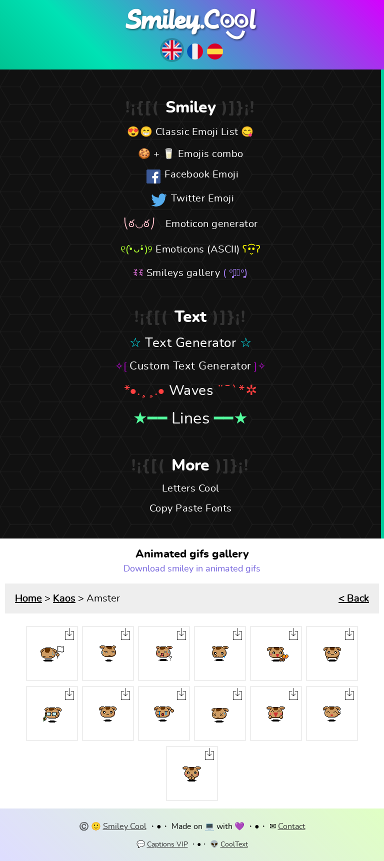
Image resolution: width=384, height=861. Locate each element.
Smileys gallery (183, 273)
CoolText (234, 844)
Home (28, 599)
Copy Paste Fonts (191, 509)
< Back (353, 599)
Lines (191, 418)
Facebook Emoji (201, 175)
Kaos (64, 599)
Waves (191, 391)
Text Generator (190, 343)
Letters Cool (191, 489)
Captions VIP (167, 844)
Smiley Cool (124, 826)
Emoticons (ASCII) (198, 249)
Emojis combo (211, 154)
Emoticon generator (212, 224)
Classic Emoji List (197, 132)
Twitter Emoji (202, 199)
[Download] (69, 634)
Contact (292, 826)
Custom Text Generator (191, 366)
